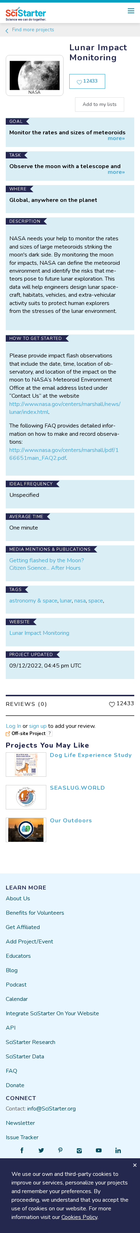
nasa (80, 601)
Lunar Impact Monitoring (39, 633)
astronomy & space (33, 601)
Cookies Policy (79, 1217)
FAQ (11, 1071)
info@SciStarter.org (51, 1109)
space (95, 601)
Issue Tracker (22, 1137)
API (10, 1028)
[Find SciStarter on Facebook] (22, 1150)
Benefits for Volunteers (35, 913)
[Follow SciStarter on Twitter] (41, 1150)
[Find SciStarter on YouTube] (99, 1150)
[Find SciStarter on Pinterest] (60, 1150)
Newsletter (20, 1123)
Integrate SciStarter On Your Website (52, 1013)
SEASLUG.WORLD (77, 788)
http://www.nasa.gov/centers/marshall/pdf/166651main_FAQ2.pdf (64, 454)
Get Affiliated (23, 927)
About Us (18, 898)
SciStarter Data (25, 1057)
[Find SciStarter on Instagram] (80, 1150)
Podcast (16, 985)
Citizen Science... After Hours (45, 568)
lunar (66, 601)
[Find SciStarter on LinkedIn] (118, 1150)
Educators (18, 956)
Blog (12, 970)
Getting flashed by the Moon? (46, 560)
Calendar (17, 999)
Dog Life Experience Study (91, 755)
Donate (15, 1085)
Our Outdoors (71, 821)
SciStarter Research (30, 1042)
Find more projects (32, 29)
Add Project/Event (29, 942)
